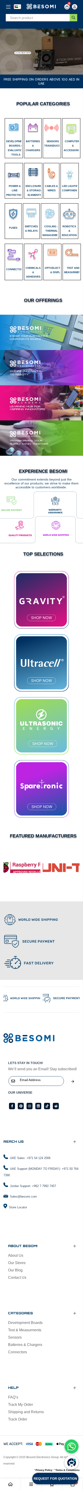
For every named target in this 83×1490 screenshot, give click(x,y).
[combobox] (38, 18)
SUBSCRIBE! (73, 1081)
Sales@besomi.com (23, 1196)
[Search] (73, 17)
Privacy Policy (44, 1470)
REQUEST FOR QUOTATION (55, 1478)
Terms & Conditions (67, 1470)
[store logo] (41, 7)
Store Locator (18, 1207)
